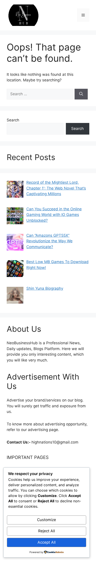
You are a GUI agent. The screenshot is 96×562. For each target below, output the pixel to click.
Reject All (46, 531)
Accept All (47, 542)
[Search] (81, 94)
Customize (46, 520)
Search (13, 120)
